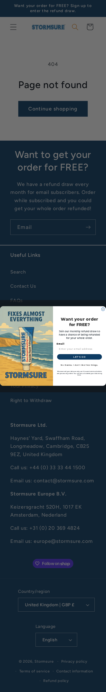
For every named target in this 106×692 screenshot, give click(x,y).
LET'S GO (79, 356)
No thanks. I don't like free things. (79, 365)
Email (61, 343)
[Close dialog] (103, 309)
